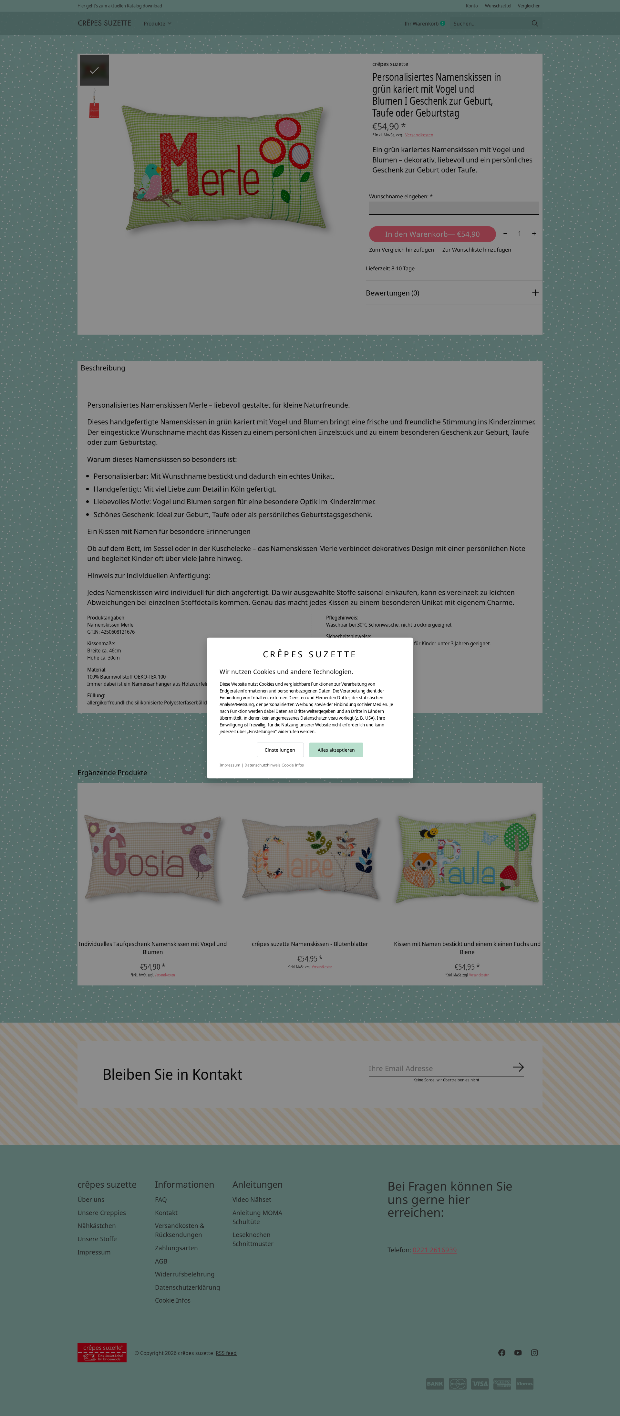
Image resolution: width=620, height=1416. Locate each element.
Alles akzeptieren (336, 750)
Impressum (230, 765)
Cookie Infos (293, 765)
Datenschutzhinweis (262, 765)
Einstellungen (280, 750)
